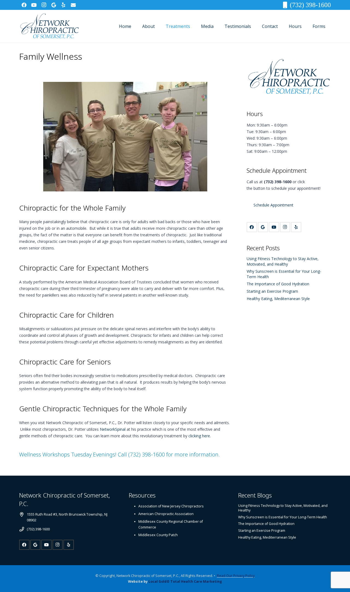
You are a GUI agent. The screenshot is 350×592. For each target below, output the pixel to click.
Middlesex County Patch (158, 535)
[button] (159, 26)
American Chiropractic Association (166, 513)
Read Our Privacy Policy (236, 575)
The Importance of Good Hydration (278, 283)
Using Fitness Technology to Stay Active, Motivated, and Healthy (283, 261)
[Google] (54, 5)
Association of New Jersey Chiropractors (171, 506)
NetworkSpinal (113, 429)
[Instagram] (44, 5)
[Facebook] (24, 5)
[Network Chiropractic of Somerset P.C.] (49, 26)
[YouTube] (34, 5)
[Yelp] (63, 5)
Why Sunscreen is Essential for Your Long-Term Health (282, 517)
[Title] (73, 5)
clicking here (199, 435)
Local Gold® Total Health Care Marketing (185, 581)
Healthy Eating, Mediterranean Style (278, 298)
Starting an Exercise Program (272, 291)
